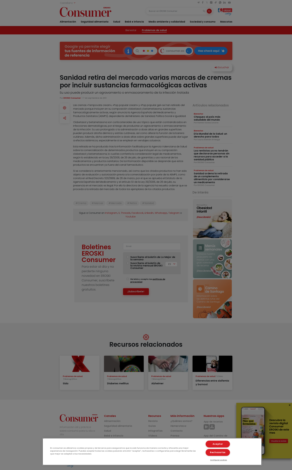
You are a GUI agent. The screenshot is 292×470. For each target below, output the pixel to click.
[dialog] (152, 451)
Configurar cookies (218, 460)
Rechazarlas (218, 452)
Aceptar (218, 443)
